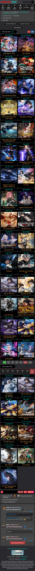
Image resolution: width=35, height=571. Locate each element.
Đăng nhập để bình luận (17, 543)
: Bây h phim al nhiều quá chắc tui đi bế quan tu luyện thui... (19, 514)
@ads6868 (23, 559)
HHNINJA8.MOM (24, 12)
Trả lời (30, 511)
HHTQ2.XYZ (14, 13)
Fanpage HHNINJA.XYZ (9, 502)
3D (32, 31)
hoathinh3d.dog (11, 548)
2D (29, 31)
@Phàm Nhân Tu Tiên (12, 518)
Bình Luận (5, 20)
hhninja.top (25, 548)
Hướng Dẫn (31, 492)
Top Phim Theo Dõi (25, 23)
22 (30, 362)
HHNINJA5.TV (6, 13)
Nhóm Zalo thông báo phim (10, 499)
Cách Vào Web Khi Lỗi (10, 23)
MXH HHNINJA (17, 27)
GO (25, 362)
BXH (25, 492)
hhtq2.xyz (18, 548)
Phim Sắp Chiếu (7, 18)
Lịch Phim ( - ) (11, 16)
